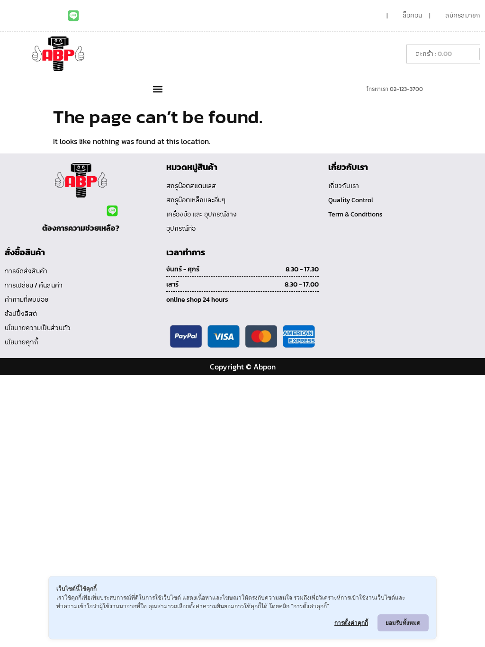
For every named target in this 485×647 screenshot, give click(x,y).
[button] (157, 89)
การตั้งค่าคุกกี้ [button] (351, 622)
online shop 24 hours (197, 300)
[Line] (73, 15)
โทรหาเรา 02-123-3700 (395, 89)
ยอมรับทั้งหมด (403, 622)
